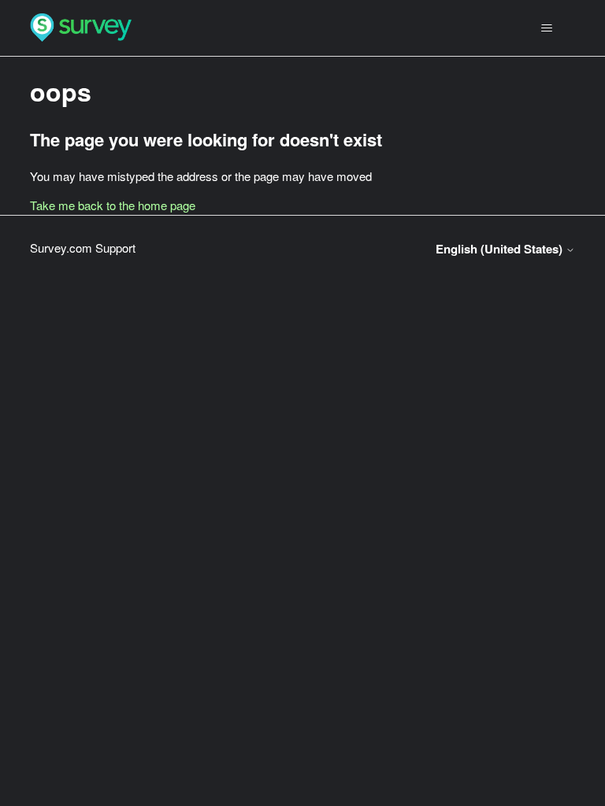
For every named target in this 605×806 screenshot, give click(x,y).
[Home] (81, 28)
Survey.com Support (82, 247)
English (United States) (501, 249)
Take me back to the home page (112, 205)
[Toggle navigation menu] (547, 28)
